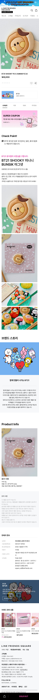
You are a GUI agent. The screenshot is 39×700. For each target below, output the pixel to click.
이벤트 (32, 16)
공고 (25, 687)
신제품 (10, 16)
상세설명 (4, 105)
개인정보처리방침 (15, 650)
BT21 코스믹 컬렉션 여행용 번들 (8, 631)
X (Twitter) (13, 682)
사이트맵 (13, 687)
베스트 (4, 16)
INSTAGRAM (5, 682)
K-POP (25, 16)
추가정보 (34, 105)
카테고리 (18, 16)
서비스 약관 (5, 650)
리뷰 (14, 105)
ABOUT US (5, 687)
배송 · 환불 (26, 650)
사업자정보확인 (23, 669)
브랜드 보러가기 (20, 96)
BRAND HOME (8, 598)
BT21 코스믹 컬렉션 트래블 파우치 (23, 631)
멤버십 (20, 687)
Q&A (24, 105)
